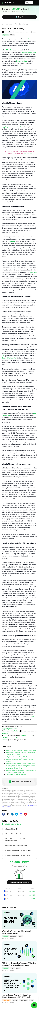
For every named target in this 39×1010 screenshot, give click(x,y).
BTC (3, 356)
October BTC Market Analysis (16, 775)
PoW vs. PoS (27, 153)
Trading (14, 1000)
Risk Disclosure (6, 806)
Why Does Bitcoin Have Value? (17, 757)
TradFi (12, 968)
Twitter (17, 731)
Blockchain (13, 936)
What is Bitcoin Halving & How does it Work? (21, 750)
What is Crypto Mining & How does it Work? (21, 764)
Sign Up (21, 17)
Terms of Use (30, 805)
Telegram (5, 733)
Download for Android (10, 738)
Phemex (5, 740)
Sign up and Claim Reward (19, 882)
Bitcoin (12, 35)
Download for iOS (26, 735)
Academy (9, 24)
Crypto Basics (23, 1000)
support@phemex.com (9, 729)
